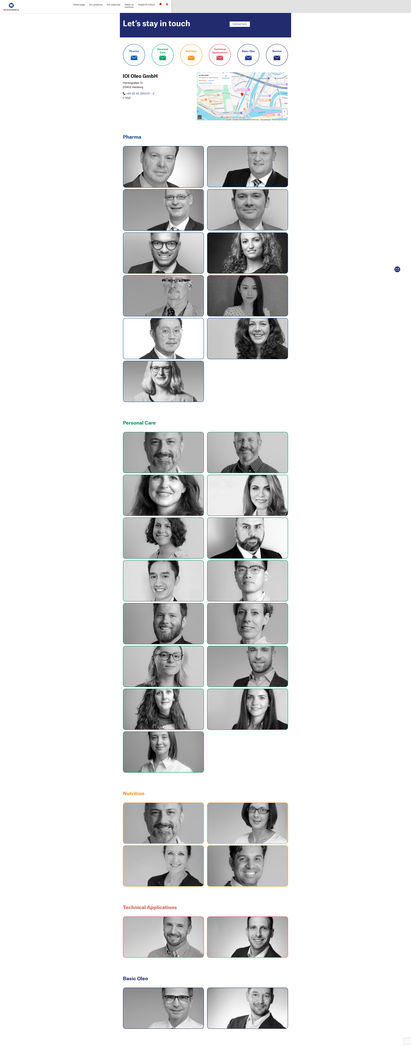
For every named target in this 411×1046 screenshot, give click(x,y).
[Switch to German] (160, 5)
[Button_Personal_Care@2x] (163, 45)
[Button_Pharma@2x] (134, 45)
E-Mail (127, 98)
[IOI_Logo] (11, 4)
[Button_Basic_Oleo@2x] (248, 45)
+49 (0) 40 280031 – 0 (140, 93)
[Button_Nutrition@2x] (191, 45)
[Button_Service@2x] (277, 45)
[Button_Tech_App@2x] (220, 45)
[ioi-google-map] (242, 73)
